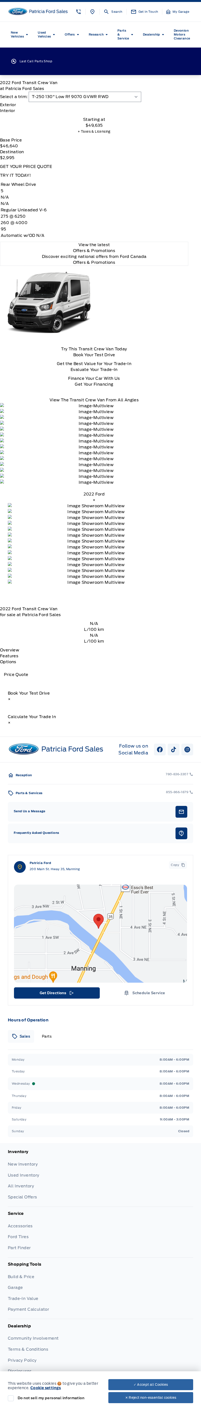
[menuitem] (20, 34)
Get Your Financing (94, 384)
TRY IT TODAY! (15, 175)
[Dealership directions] (100, 934)
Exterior (8, 104)
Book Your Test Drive (94, 355)
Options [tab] (8, 662)
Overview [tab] (9, 650)
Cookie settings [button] (45, 1388)
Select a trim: (14, 96)
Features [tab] (9, 656)
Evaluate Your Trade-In (94, 369)
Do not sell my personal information (51, 1398)
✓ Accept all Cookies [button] (151, 1384)
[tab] (94, 105)
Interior (7, 110)
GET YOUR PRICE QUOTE (26, 166)
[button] (78, 12)
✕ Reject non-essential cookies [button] (150, 1397)
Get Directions (56, 994)
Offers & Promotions (94, 262)
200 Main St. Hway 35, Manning (55, 869)
